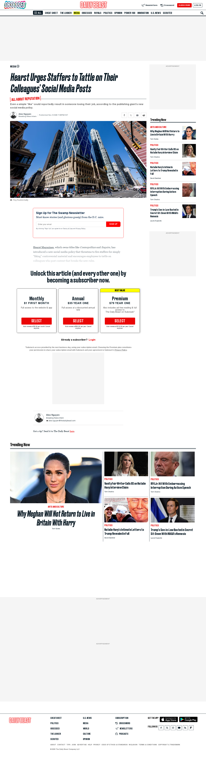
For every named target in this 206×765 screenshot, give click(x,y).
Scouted (167, 13)
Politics (107, 13)
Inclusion (133, 745)
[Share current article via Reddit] (143, 115)
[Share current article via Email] (137, 115)
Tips (68, 745)
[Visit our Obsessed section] (25, 5)
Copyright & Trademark (169, 745)
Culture (87, 734)
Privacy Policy (81, 229)
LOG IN (197, 5)
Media (77, 13)
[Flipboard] (191, 728)
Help (90, 745)
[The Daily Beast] (93, 5)
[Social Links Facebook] (161, 728)
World (86, 728)
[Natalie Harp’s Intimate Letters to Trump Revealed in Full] (189, 174)
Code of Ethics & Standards (114, 745)
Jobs (74, 745)
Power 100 (129, 13)
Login (92, 339)
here (72, 431)
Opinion (118, 13)
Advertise (82, 745)
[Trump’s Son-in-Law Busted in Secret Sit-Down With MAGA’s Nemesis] (189, 217)
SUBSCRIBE (184, 5)
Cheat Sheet (51, 13)
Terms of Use (68, 229)
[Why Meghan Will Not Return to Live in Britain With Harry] (189, 138)
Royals (97, 13)
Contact (61, 745)
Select (36, 321)
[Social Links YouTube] (179, 728)
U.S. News (156, 13)
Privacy (96, 745)
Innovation (143, 13)
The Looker (66, 13)
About (53, 745)
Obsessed (87, 13)
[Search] (202, 12)
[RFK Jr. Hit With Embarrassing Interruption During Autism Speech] (189, 196)
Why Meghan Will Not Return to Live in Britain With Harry (56, 518)
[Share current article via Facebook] (124, 115)
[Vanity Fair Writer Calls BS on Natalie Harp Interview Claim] (189, 156)
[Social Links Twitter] (167, 728)
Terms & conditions (148, 745)
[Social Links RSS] (185, 728)
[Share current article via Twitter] (130, 115)
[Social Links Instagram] (173, 728)
